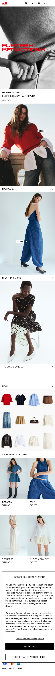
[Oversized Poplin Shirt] (34, 399)
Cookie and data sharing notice (30, 638)
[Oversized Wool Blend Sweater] (48, 420)
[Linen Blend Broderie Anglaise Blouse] (34, 441)
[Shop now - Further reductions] (52, 92)
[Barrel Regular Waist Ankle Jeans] (7, 420)
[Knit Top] (7, 399)
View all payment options (12, 668)
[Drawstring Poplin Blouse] (21, 441)
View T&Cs (6, 100)
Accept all (29, 646)
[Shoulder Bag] (34, 420)
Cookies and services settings (29, 657)
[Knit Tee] (21, 399)
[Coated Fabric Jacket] (7, 441)
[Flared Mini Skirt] (21, 420)
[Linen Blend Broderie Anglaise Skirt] (48, 441)
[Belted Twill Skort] (48, 399)
